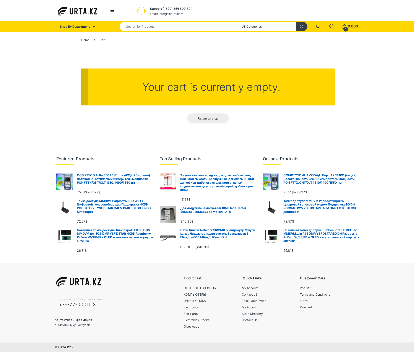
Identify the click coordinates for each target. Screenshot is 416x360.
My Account (250, 288)
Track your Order (254, 301)
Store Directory (252, 313)
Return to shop (208, 118)
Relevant (306, 307)
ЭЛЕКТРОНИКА (195, 301)
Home (85, 40)
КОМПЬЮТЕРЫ (195, 294)
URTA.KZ (64, 347)
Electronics (191, 307)
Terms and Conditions (315, 294)
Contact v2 (249, 294)
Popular (305, 288)
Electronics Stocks (196, 320)
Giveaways (191, 326)
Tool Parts (191, 313)
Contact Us (249, 320)
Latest (304, 301)
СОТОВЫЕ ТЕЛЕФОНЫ (200, 288)
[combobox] (180, 26)
